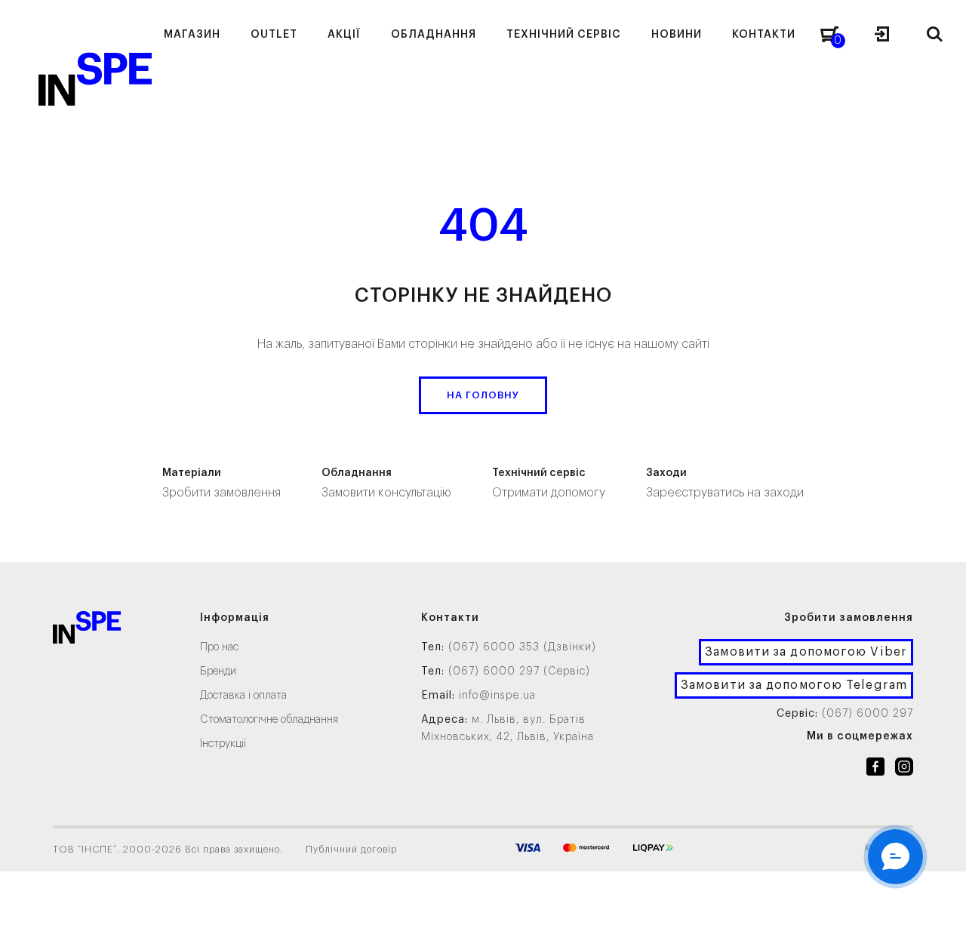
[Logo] (87, 630)
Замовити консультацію (386, 483)
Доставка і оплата (243, 695)
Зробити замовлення (221, 483)
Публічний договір (351, 849)
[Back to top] (939, 901)
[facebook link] (875, 769)
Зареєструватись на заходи (725, 483)
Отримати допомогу (548, 483)
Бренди (218, 671)
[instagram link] (904, 769)
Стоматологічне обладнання (269, 719)
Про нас (219, 647)
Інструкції (223, 744)
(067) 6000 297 (867, 713)
